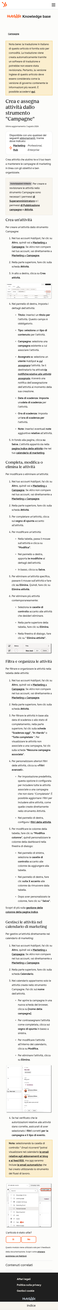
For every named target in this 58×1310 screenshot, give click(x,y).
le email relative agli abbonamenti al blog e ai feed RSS (29, 1156)
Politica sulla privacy (29, 1285)
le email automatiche (29, 1164)
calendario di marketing (30, 452)
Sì (13, 1239)
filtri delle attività (41, 822)
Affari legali (24, 1279)
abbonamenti (27, 138)
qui (33, 91)
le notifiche (34, 374)
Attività (28, 209)
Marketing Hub (19, 147)
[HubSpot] (4, 4)
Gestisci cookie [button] (25, 1290)
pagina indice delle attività (27, 448)
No (28, 1239)
